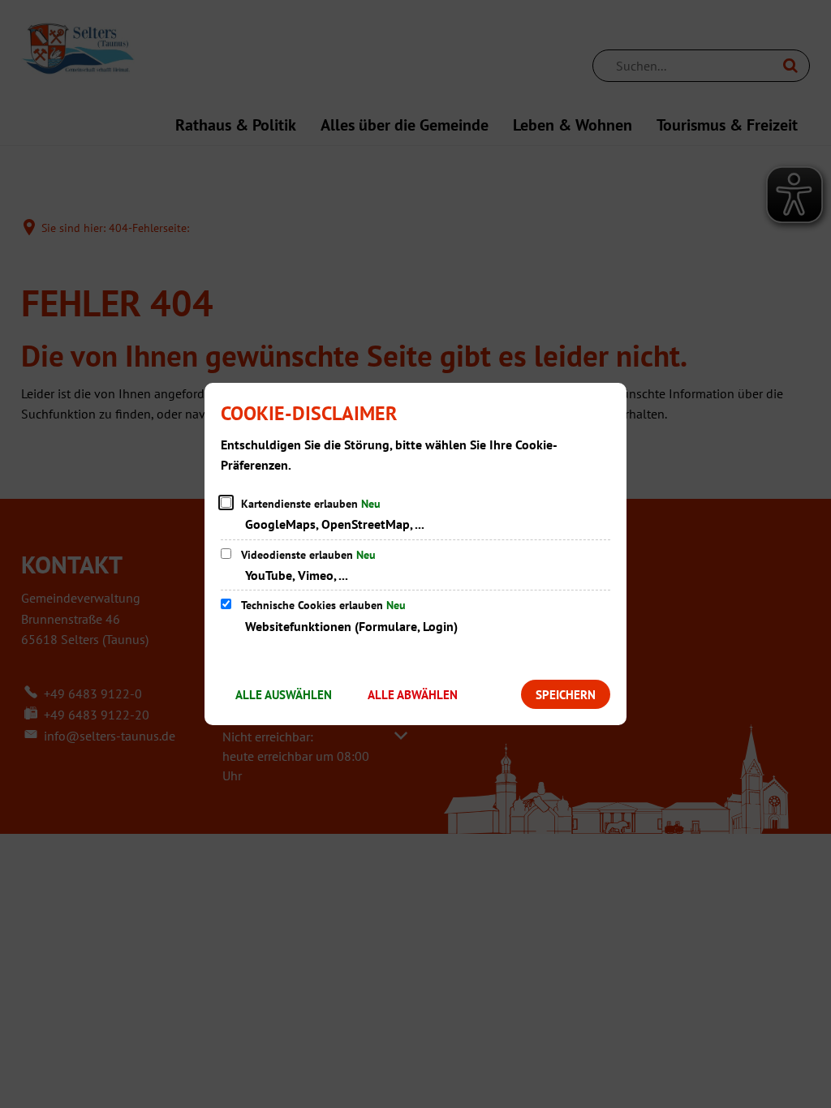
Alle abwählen (413, 694)
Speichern (566, 694)
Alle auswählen (283, 694)
